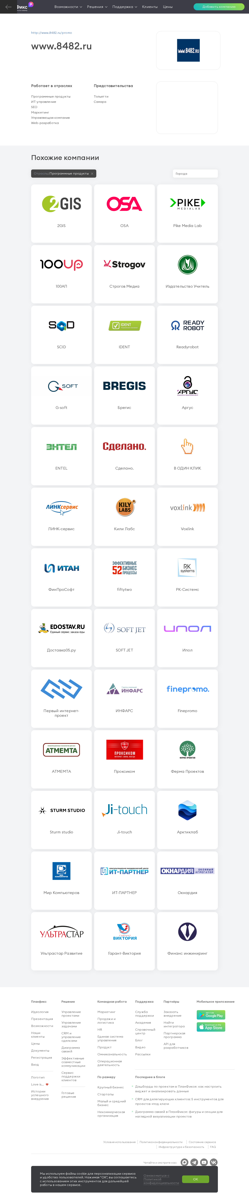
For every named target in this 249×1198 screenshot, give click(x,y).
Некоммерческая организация (111, 1114)
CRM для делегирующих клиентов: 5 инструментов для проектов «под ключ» (179, 1101)
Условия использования (119, 1142)
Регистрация (41, 1057)
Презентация (42, 1019)
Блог (139, 1040)
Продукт (104, 1047)
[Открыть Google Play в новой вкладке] (211, 1015)
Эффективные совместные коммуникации (73, 1062)
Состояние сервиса (202, 1142)
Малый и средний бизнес (111, 1103)
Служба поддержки (144, 1013)
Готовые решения (68, 1094)
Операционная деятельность (109, 1063)
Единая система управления (110, 1038)
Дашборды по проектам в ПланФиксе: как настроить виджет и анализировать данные (178, 1088)
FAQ (213, 1147)
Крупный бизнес (110, 1087)
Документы (40, 1050)
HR (99, 1029)
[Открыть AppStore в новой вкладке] (211, 1027)
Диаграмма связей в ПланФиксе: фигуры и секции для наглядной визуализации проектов (179, 1114)
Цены (35, 1043)
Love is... (37, 1084)
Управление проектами (71, 1013)
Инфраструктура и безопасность (181, 1147)
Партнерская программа (174, 1035)
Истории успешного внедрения (40, 1095)
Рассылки (142, 1054)
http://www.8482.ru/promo (51, 33)
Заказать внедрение (172, 1013)
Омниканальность (112, 1054)
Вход (35, 1064)
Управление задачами (71, 1024)
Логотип (38, 1077)
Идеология (39, 1012)
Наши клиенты (38, 1034)
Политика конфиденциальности (161, 1142)
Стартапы (105, 1094)
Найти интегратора (174, 1024)
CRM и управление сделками (71, 1037)
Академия (143, 1022)
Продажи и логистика (106, 1020)
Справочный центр (145, 1031)
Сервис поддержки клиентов (70, 1076)
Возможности (42, 1026)
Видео (140, 1047)
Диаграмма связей (70, 1049)
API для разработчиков (176, 1046)
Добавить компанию (219, 7)
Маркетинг (106, 1012)
